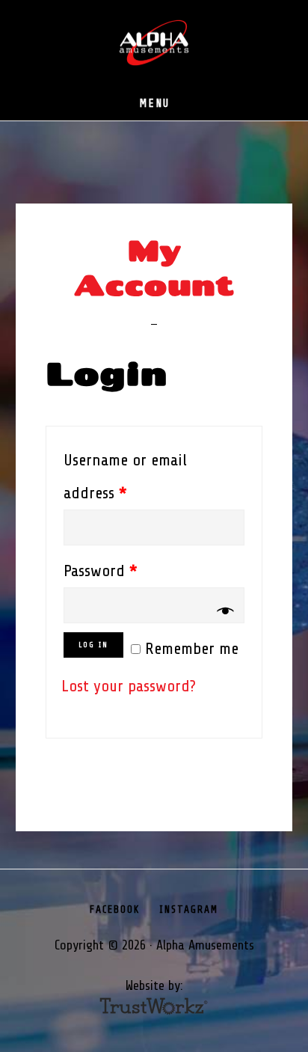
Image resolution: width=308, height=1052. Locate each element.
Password (101, 571)
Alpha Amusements (154, 43)
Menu (154, 103)
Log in (93, 644)
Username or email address (125, 476)
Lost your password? (128, 686)
